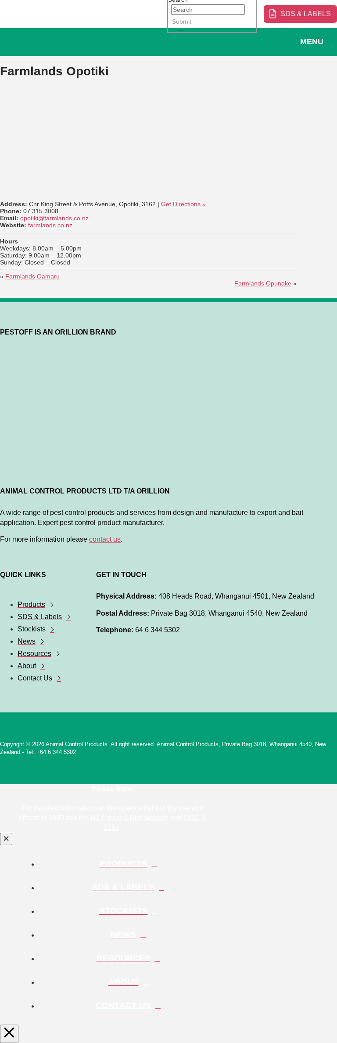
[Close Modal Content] (6, 839)
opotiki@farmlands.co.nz (54, 218)
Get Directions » (183, 204)
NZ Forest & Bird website (129, 817)
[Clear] (181, 30)
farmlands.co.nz (50, 225)
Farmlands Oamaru (32, 276)
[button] (317, 42)
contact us (105, 539)
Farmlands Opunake (262, 283)
